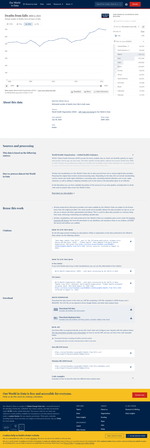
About (68, 4)
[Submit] (120, 4)
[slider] (17, 86)
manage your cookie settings (84, 443)
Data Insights (81, 417)
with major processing (86, 112)
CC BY (31, 92)
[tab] (10, 24)
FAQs (59, 419)
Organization (105, 413)
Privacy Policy (68, 443)
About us (104, 409)
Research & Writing (133, 409)
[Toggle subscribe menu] (126, 4)
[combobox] (109, 4)
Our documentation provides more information (69, 333)
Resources (57, 4)
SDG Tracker (80, 430)
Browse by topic (31, 4)
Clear (142, 31)
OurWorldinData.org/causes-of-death (16, 92)
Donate (135, 4)
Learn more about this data (46, 90)
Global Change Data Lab (36, 406)
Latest (49, 4)
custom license (14, 416)
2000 (12, 86)
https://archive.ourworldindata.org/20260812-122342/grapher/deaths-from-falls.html (88, 288)
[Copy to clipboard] (128, 241)
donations (33, 438)
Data (42, 4)
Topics (78, 409)
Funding (104, 417)
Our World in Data (14, 4)
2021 (106, 86)
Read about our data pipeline (62, 193)
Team (103, 421)
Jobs (102, 425)
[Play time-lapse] (7, 86)
